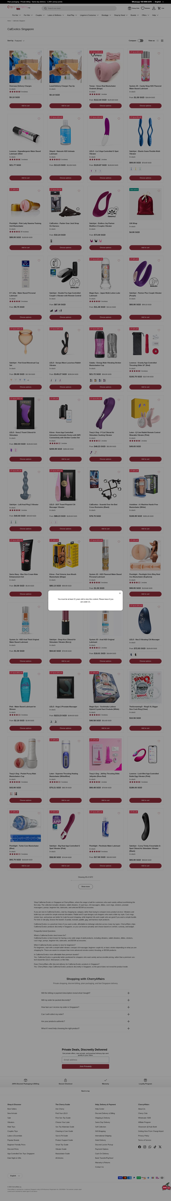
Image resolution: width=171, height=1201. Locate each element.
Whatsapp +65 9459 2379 (142, 2)
